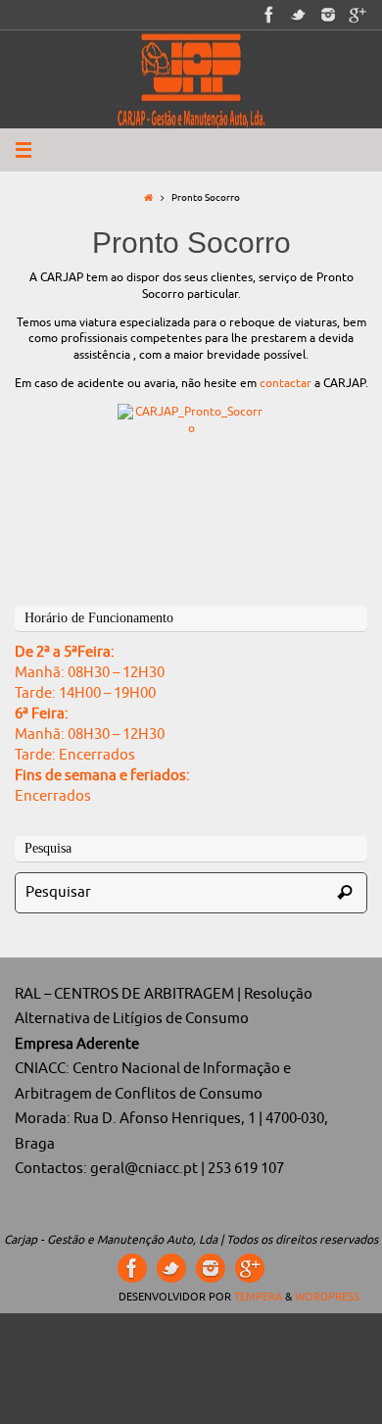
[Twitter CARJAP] (298, 14)
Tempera (258, 1296)
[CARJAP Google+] (357, 14)
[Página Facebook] (269, 14)
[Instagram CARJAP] (328, 14)
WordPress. (328, 1296)
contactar (285, 383)
